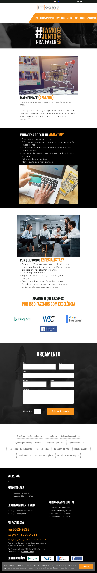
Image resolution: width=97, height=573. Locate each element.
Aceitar (86, 567)
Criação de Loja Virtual (19, 513)
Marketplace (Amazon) (19, 493)
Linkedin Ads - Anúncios (61, 516)
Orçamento (91, 18)
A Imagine (34, 18)
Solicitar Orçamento (60, 411)
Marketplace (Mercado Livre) (21, 496)
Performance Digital (64, 18)
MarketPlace (80, 18)
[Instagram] (78, 1)
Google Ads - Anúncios (60, 508)
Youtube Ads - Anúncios (61, 513)
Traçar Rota (27, 552)
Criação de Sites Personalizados (29, 436)
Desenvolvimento (47, 18)
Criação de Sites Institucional (21, 510)
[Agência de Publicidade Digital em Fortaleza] (48, 8)
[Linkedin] (81, 1)
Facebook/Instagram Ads (61, 510)
